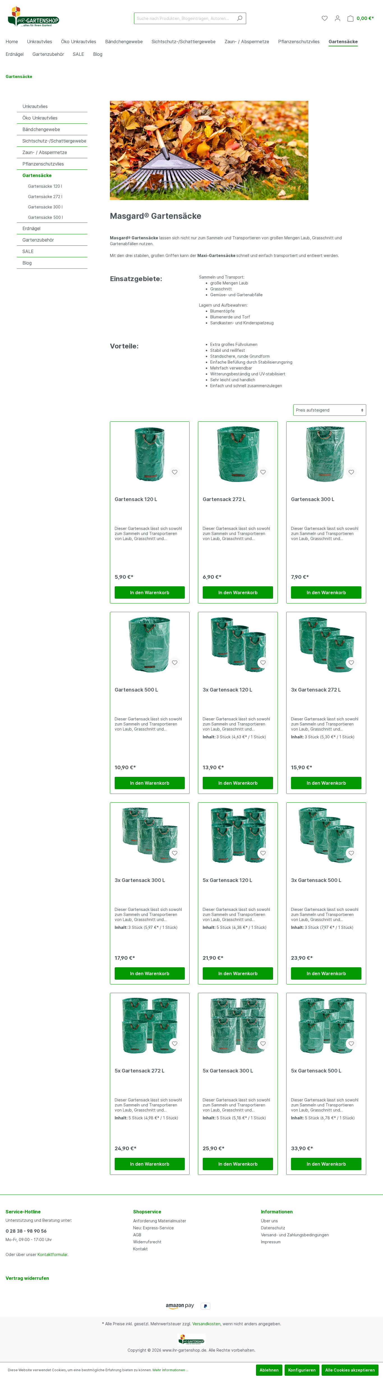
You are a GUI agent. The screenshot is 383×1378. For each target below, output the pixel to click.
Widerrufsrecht (147, 1241)
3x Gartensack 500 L (316, 880)
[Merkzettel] (324, 18)
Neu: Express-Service (153, 1227)
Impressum (271, 1241)
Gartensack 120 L (136, 499)
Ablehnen (269, 1370)
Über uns (269, 1220)
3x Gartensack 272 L (316, 690)
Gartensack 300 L (312, 499)
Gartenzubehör (38, 240)
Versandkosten (206, 1323)
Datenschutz (273, 1227)
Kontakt (140, 1248)
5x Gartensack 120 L (227, 880)
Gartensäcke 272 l (45, 196)
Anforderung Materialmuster (159, 1220)
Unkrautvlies (35, 106)
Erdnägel (31, 228)
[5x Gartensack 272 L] (150, 1026)
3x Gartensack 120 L (227, 690)
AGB (137, 1234)
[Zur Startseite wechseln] (34, 17)
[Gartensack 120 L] (150, 454)
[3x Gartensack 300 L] (150, 835)
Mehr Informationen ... (170, 1370)
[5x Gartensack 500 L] (326, 1026)
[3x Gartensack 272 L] (326, 645)
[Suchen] (239, 18)
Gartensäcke (37, 175)
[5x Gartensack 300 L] (238, 1026)
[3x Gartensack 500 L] (326, 835)
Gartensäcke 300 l (45, 207)
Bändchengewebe (41, 129)
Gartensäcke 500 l (45, 217)
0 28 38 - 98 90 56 (26, 1231)
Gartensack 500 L (136, 690)
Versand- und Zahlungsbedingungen (295, 1234)
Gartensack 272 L (224, 499)
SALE (28, 251)
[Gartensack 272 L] (238, 454)
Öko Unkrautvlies (39, 118)
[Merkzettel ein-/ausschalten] (174, 472)
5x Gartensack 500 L (316, 1071)
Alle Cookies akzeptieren (350, 1370)
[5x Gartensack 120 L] (238, 835)
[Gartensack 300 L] (326, 454)
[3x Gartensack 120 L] (238, 645)
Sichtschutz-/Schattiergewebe (54, 141)
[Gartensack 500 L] (150, 645)
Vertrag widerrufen (27, 1278)
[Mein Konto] (337, 18)
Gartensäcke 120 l (45, 186)
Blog (27, 263)
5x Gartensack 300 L (228, 1071)
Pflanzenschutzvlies (43, 164)
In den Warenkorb (149, 592)
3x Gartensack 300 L (140, 880)
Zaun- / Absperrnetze (44, 152)
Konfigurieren (302, 1370)
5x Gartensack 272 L (140, 1071)
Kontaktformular (52, 1254)
